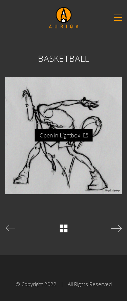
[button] (118, 17)
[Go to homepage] (63, 18)
